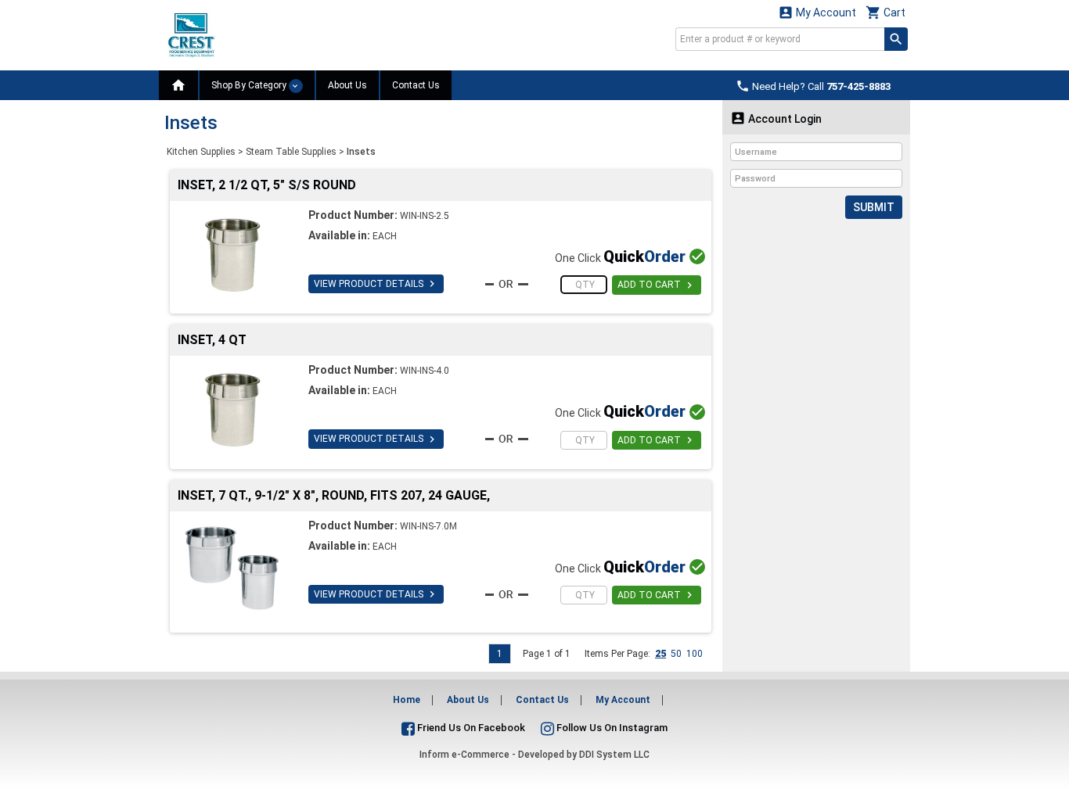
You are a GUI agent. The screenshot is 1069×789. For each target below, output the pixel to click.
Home (406, 699)
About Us (347, 85)
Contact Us (416, 85)
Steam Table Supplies (291, 151)
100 (694, 653)
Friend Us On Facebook (470, 727)
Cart (885, 12)
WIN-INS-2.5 (424, 215)
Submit (873, 207)
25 (660, 653)
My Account (817, 12)
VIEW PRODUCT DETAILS (376, 284)
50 (676, 653)
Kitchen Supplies (201, 151)
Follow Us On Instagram (611, 727)
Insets (361, 151)
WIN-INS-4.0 (424, 370)
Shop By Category (250, 85)
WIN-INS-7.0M (428, 526)
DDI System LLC (614, 754)
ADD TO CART (656, 285)
